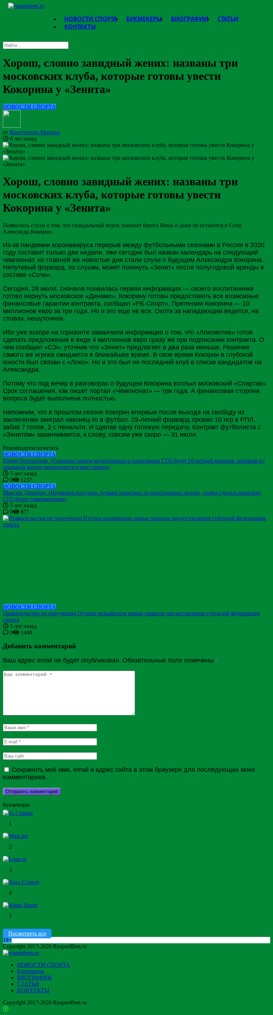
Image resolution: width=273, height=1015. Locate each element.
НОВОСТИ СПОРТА (29, 107)
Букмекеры (30, 971)
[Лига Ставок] (21, 882)
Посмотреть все (27, 934)
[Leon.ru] (14, 859)
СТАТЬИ (28, 984)
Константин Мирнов (35, 132)
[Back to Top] (6, 1009)
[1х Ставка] (18, 813)
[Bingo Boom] (20, 905)
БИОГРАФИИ (34, 978)
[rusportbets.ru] (26, 6)
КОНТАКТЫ (80, 27)
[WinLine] (15, 836)
